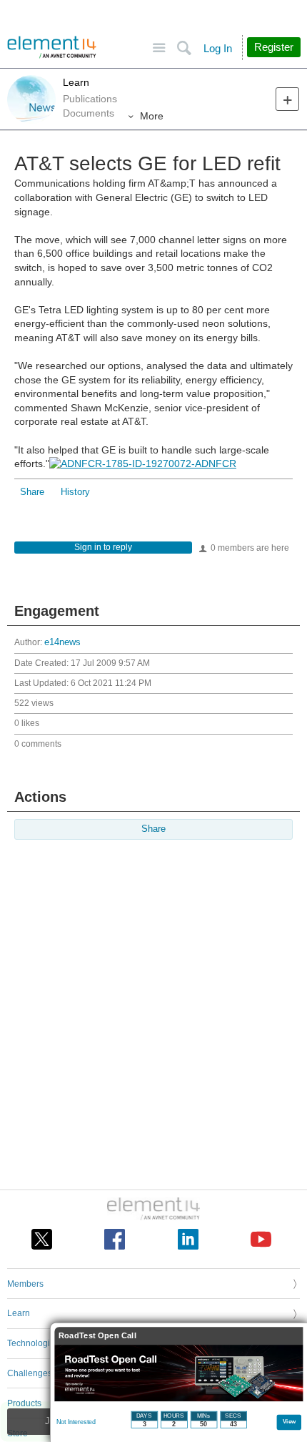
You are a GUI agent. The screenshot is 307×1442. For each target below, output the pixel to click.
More (151, 116)
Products (24, 1403)
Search (183, 48)
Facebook (114, 1239)
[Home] (51, 47)
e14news (62, 642)
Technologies (33, 1343)
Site (158, 48)
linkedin (188, 1239)
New (287, 99)
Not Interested (76, 1422)
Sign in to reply (103, 547)
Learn (76, 82)
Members (25, 1284)
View (289, 1421)
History (75, 492)
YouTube (261, 1239)
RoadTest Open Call (97, 1335)
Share (32, 492)
